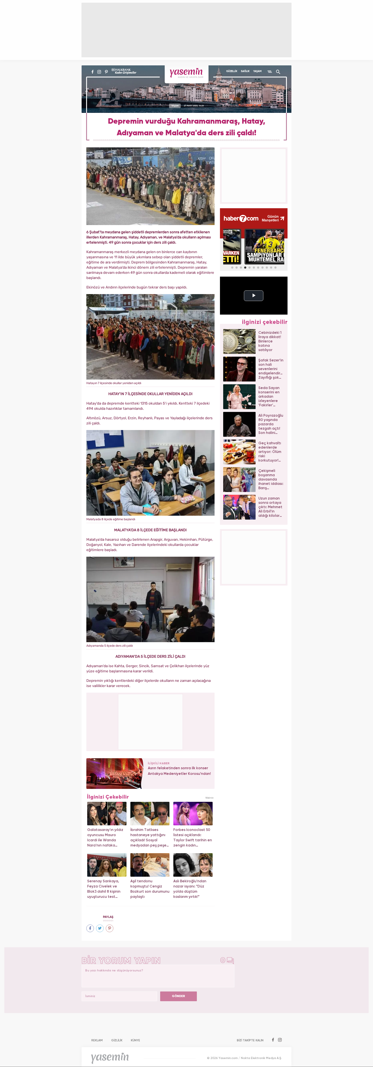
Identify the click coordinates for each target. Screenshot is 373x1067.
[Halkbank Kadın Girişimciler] (123, 71)
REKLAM (97, 1040)
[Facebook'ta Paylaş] (90, 928)
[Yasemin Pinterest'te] (106, 71)
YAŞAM (257, 71)
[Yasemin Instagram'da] (99, 71)
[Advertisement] (150, 721)
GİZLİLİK (116, 1040)
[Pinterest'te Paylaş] (109, 928)
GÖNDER (178, 996)
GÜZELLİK (231, 71)
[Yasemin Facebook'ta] (92, 71)
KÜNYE (135, 1040)
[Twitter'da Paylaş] (100, 928)
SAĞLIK (245, 71)
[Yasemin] (187, 74)
